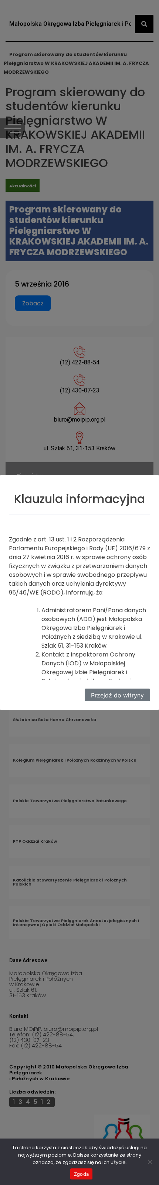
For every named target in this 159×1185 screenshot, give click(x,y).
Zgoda (81, 1174)
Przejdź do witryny (117, 695)
